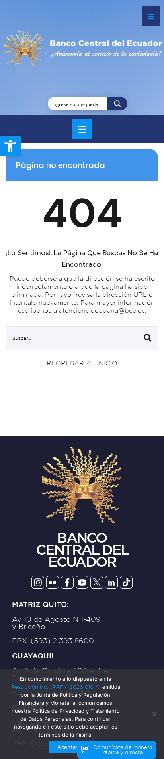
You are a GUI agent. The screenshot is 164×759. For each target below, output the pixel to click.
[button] (10, 146)
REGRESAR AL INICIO (82, 363)
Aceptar (68, 747)
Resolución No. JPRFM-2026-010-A (55, 687)
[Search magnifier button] (117, 103)
